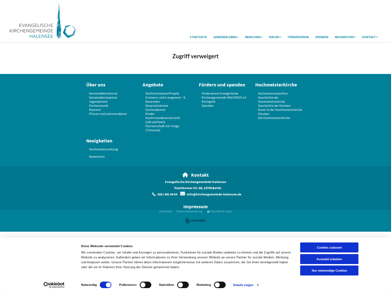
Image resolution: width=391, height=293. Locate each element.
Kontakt (369, 37)
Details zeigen (243, 285)
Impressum (195, 206)
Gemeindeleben (224, 37)
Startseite (198, 37)
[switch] (145, 285)
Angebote (153, 85)
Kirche (274, 37)
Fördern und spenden (222, 85)
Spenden (321, 37)
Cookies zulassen (329, 247)
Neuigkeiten (344, 37)
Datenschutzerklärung (189, 211)
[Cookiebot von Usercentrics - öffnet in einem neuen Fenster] (54, 285)
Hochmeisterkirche (276, 85)
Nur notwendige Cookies (329, 270)
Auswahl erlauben (329, 259)
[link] (226, 37)
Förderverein (298, 37)
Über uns (95, 85)
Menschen (252, 37)
